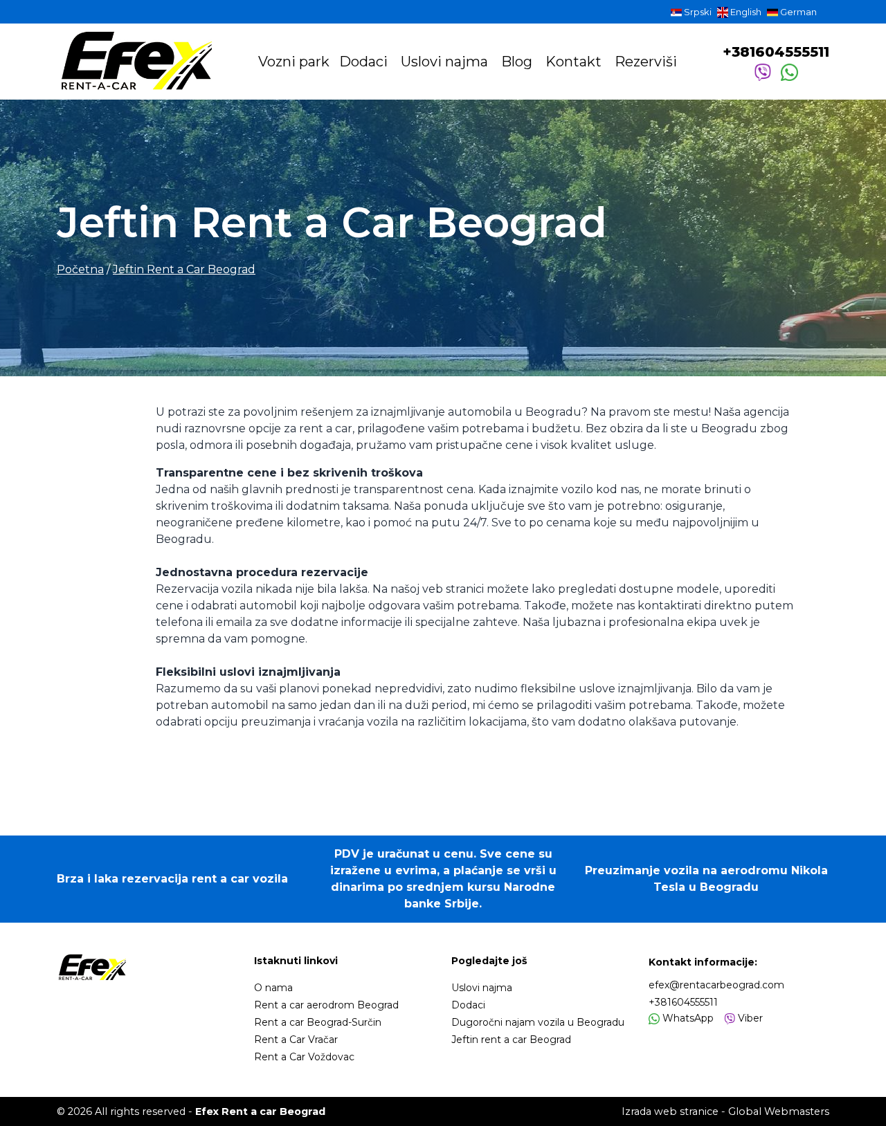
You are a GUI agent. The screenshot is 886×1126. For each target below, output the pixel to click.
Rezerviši (646, 61)
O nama (273, 987)
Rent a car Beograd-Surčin (317, 1022)
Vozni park (293, 61)
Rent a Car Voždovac (304, 1057)
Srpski (697, 11)
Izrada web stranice (670, 1111)
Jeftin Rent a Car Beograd (184, 269)
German (797, 11)
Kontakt (575, 61)
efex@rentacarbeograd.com (716, 985)
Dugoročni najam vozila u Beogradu (537, 1022)
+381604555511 (776, 52)
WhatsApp (687, 1018)
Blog (518, 61)
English (744, 11)
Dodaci (365, 61)
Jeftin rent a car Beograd (511, 1039)
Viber (749, 1018)
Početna (80, 269)
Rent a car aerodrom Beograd (326, 1005)
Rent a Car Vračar (296, 1039)
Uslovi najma (446, 61)
